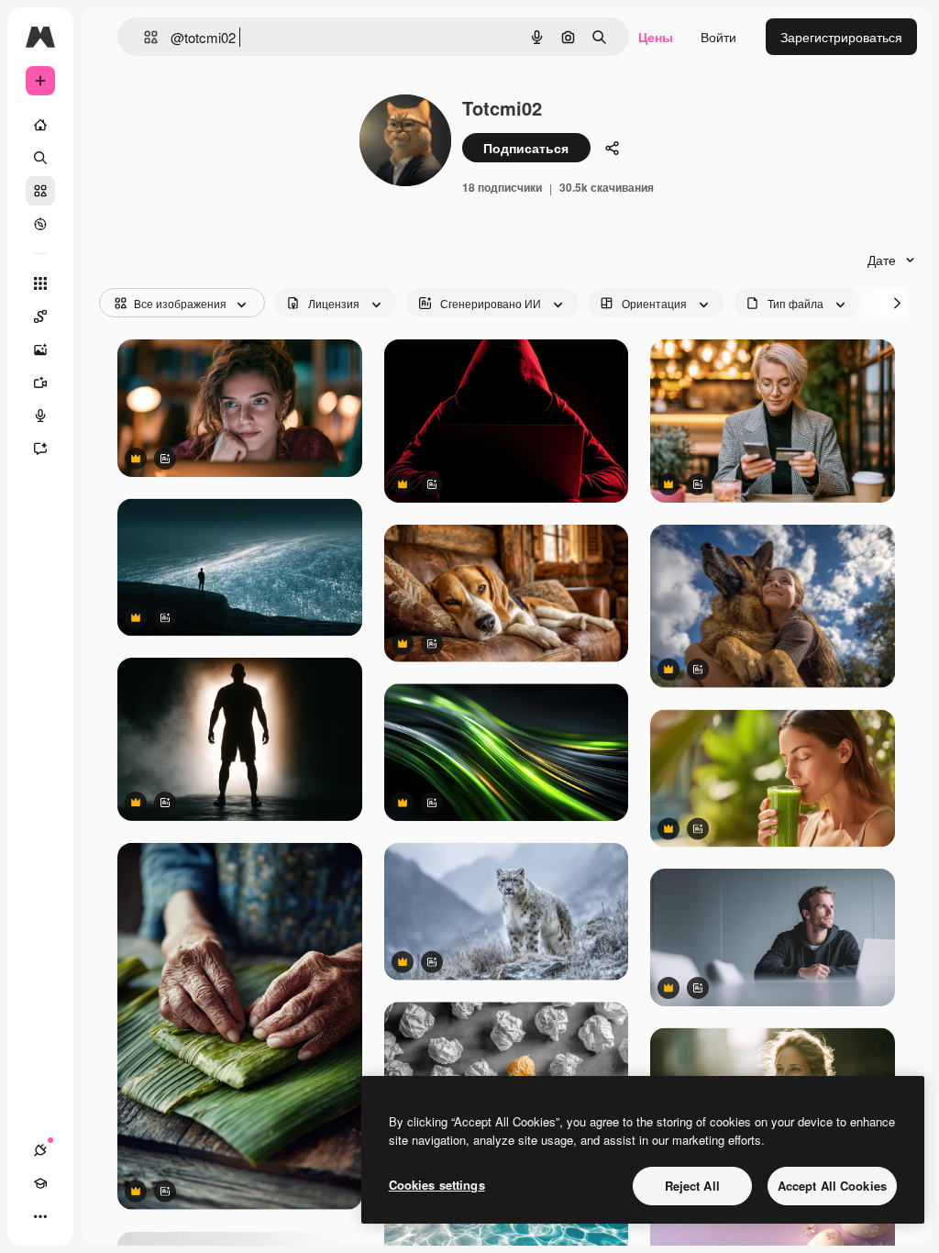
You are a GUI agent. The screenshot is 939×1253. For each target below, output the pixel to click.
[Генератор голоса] (40, 415)
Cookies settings (437, 1184)
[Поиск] (40, 157)
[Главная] (40, 124)
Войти (718, 37)
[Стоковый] (40, 190)
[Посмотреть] (40, 223)
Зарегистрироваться (841, 37)
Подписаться (526, 148)
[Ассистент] (40, 448)
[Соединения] (40, 1150)
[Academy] (40, 1183)
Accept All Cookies (832, 1185)
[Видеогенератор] (40, 382)
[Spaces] (40, 316)
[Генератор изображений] (40, 349)
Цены (655, 37)
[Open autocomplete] (143, 37)
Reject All (692, 1185)
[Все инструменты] (40, 283)
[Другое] (40, 1216)
